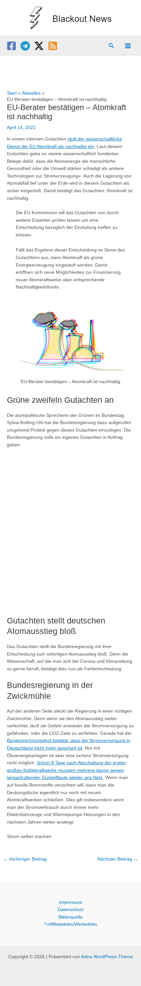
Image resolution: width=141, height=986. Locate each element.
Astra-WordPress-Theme (107, 956)
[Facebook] (11, 46)
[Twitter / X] (39, 46)
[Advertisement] (70, 528)
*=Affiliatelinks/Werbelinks (70, 924)
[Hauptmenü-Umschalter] (128, 45)
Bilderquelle (70, 917)
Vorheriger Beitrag (25, 859)
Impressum (70, 902)
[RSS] (53, 46)
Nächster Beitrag (117, 859)
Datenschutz (71, 909)
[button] (111, 46)
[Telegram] (25, 46)
